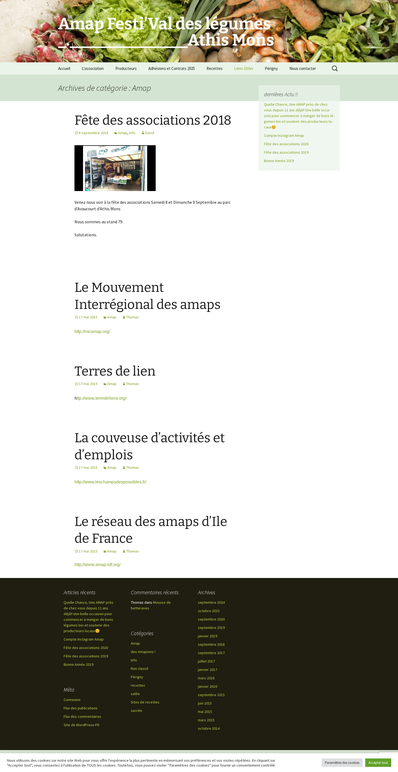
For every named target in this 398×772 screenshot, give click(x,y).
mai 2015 (205, 711)
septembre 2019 (211, 627)
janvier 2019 (207, 636)
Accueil (64, 68)
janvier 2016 (207, 686)
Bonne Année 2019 (279, 160)
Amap (122, 132)
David (149, 132)
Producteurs (126, 68)
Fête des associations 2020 (286, 143)
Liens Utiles (243, 68)
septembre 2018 (211, 644)
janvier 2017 (207, 669)
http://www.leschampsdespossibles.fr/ (110, 482)
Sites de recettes (145, 702)
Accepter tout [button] (378, 762)
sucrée (136, 710)
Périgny (271, 68)
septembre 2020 (211, 619)
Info (132, 132)
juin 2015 (205, 703)
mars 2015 (206, 720)
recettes (138, 685)
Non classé (139, 668)
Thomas (132, 317)
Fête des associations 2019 (286, 152)
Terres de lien (114, 371)
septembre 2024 (211, 602)
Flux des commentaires (82, 716)
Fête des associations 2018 (152, 120)
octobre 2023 (209, 610)
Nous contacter (302, 68)
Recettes (215, 68)
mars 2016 (206, 678)
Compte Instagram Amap (284, 135)
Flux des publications (80, 708)
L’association (93, 68)
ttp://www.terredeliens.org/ (101, 398)
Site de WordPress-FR (81, 724)
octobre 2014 (209, 728)
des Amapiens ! (143, 651)
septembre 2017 (211, 652)
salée (135, 693)
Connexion (72, 699)
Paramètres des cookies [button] (342, 762)
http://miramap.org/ (92, 331)
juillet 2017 (206, 661)
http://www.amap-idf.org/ (97, 564)
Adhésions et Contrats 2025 (171, 68)
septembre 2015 (211, 694)
